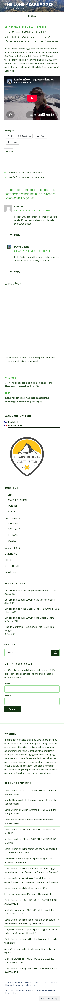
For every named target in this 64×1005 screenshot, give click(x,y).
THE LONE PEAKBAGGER (29, 4)
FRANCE (9, 495)
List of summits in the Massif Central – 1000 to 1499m (32, 608)
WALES (12, 540)
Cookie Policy (10, 993)
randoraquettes (33, 177)
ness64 (8, 949)
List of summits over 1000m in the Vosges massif (29, 599)
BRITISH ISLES (12, 518)
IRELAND (13, 535)
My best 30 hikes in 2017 (34, 888)
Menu (34, 16)
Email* (8, 695)
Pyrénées (15, 177)
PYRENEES (15, 173)
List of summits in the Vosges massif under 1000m (30, 590)
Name (7, 683)
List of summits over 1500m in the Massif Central (29, 618)
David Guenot (38, 27)
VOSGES (12, 511)
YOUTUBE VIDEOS (32, 173)
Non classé (10, 572)
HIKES (7, 560)
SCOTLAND (14, 529)
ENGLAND (13, 523)
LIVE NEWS (10, 554)
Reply (17, 235)
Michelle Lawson (12, 910)
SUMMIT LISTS (12, 547)
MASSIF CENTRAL (18, 500)
